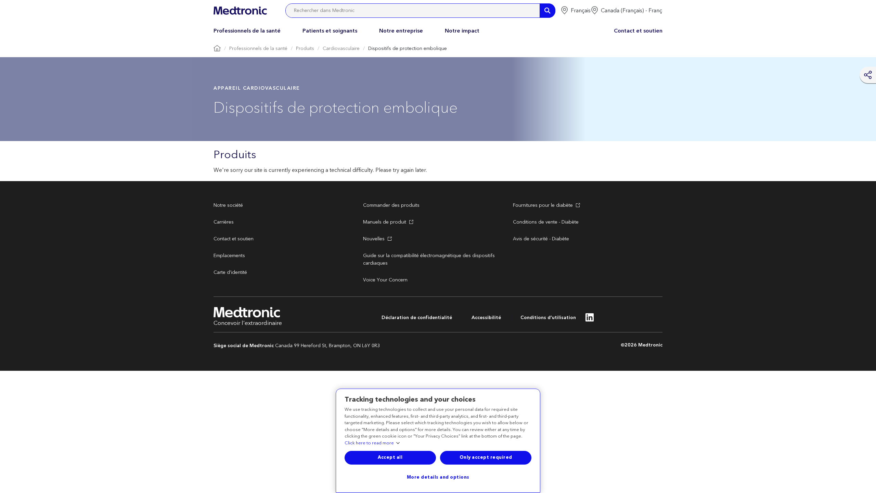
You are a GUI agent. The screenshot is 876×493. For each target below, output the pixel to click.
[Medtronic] (240, 11)
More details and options (438, 477)
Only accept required (486, 457)
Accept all (390, 457)
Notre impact (462, 31)
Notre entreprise (401, 31)
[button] (576, 10)
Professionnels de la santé (247, 31)
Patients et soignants (329, 31)
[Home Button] (217, 48)
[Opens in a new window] (589, 319)
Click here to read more (369, 443)
